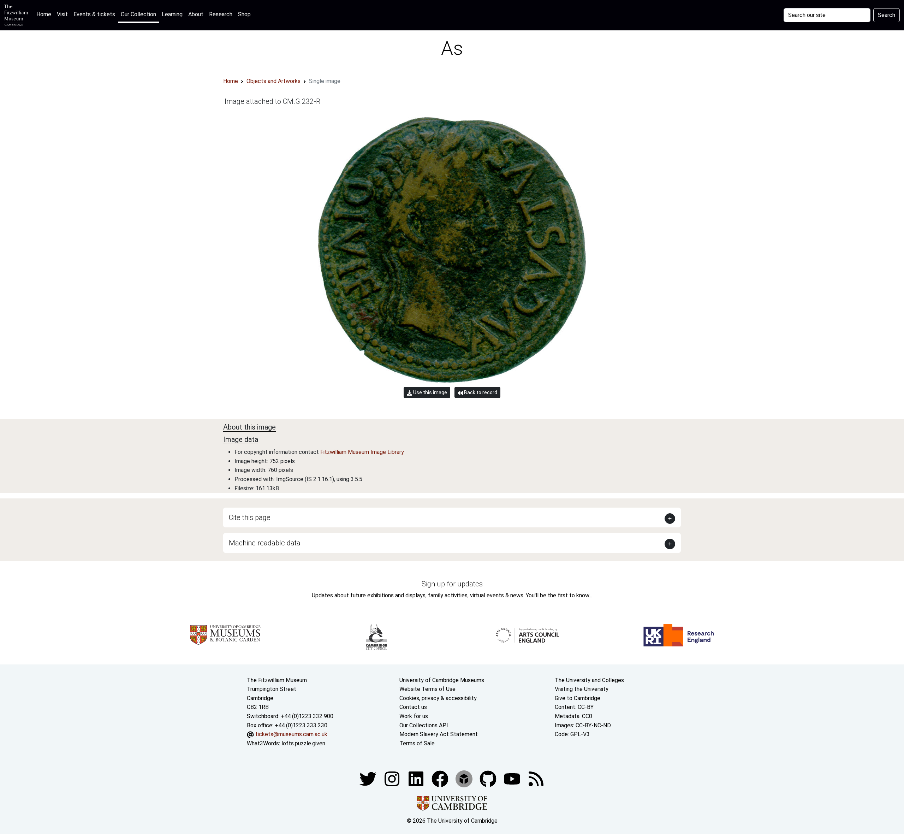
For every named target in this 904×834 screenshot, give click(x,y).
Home (45, 14)
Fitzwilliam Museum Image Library (362, 452)
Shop (244, 14)
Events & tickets (94, 14)
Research (220, 14)
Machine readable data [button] (265, 543)
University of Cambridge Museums (441, 680)
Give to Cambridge (577, 698)
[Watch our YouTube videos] (513, 778)
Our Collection (138, 14)
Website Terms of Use (427, 689)
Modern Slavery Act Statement (438, 734)
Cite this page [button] (249, 517)
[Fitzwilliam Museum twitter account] (369, 778)
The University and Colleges (589, 680)
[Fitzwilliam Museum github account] (489, 778)
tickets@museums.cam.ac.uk (291, 734)
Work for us (413, 716)
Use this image (429, 392)
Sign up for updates (452, 584)
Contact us (413, 707)
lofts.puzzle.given (303, 743)
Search (886, 15)
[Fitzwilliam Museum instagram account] (393, 778)
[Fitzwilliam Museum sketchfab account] (465, 778)
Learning (172, 14)
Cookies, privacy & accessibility (438, 698)
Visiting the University (581, 689)
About (195, 14)
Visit (62, 14)
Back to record (480, 392)
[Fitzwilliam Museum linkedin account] (441, 778)
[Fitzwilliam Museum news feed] (536, 778)
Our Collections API (423, 725)
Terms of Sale (417, 743)
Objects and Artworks (273, 81)
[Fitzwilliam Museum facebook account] (417, 778)
